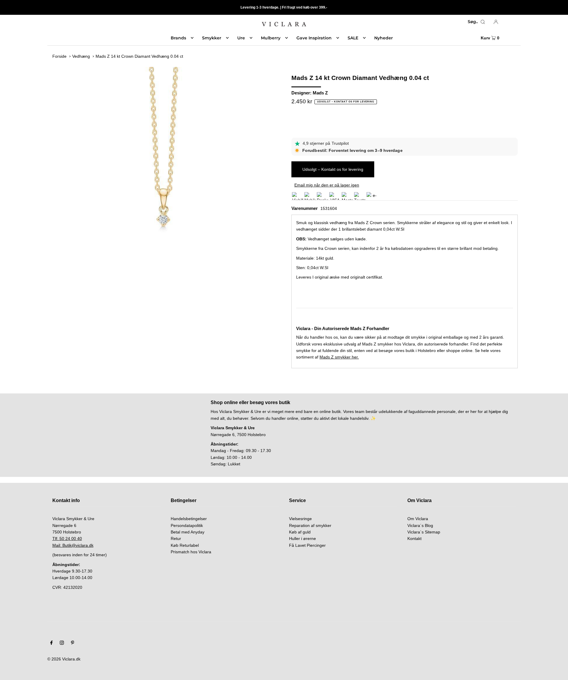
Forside (59, 56)
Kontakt (414, 538)
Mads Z (320, 92)
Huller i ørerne (302, 538)
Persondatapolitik (187, 525)
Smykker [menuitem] (211, 38)
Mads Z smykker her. (339, 357)
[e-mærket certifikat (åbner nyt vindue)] (372, 196)
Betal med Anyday (187, 532)
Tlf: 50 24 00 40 (67, 538)
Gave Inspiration (314, 38)
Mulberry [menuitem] (270, 38)
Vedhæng (81, 56)
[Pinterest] (72, 643)
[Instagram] (62, 643)
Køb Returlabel (185, 545)
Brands (178, 38)
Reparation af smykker (310, 525)
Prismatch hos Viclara (191, 551)
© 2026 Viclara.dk (63, 659)
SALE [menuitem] (353, 38)
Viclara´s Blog (420, 525)
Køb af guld (300, 532)
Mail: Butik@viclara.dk (72, 545)
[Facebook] (51, 643)
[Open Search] (483, 21)
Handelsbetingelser (189, 518)
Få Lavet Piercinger (307, 545)
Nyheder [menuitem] (383, 38)
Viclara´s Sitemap (423, 532)
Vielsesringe (300, 518)
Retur (176, 538)
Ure (241, 38)
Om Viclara (417, 518)
